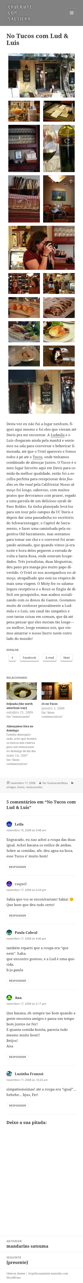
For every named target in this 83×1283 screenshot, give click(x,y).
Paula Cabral (26, 932)
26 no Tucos (50, 704)
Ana (18, 997)
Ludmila (58, 434)
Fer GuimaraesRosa (55, 783)
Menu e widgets (72, 17)
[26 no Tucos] (57, 691)
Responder (17, 867)
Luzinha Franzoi (29, 1073)
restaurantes (34, 787)
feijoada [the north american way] (19, 706)
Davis (20, 787)
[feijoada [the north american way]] (21, 691)
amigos (11, 787)
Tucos (37, 457)
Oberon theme (15, 1273)
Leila (19, 824)
